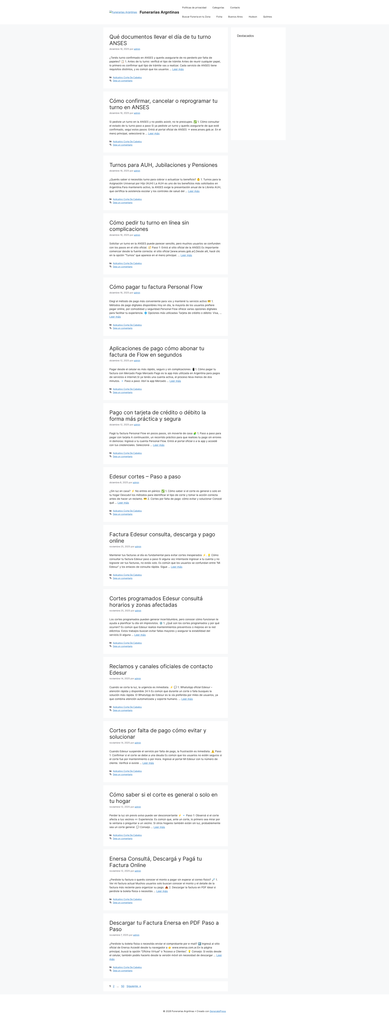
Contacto (235, 7)
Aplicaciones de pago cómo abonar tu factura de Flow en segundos (156, 351)
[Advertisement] (258, 88)
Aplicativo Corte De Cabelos (127, 77)
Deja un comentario (123, 80)
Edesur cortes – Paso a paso (145, 476)
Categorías (218, 7)
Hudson (253, 16)
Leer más (178, 69)
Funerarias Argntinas (159, 12)
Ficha (219, 16)
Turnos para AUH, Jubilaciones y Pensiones (163, 165)
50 (123, 986)
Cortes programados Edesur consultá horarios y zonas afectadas (156, 601)
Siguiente (134, 986)
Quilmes (267, 16)
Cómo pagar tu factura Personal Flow (155, 287)
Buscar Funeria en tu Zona (196, 16)
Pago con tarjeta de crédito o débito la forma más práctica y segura (157, 415)
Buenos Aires (235, 16)
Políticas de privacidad (194, 7)
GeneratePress (218, 1011)
